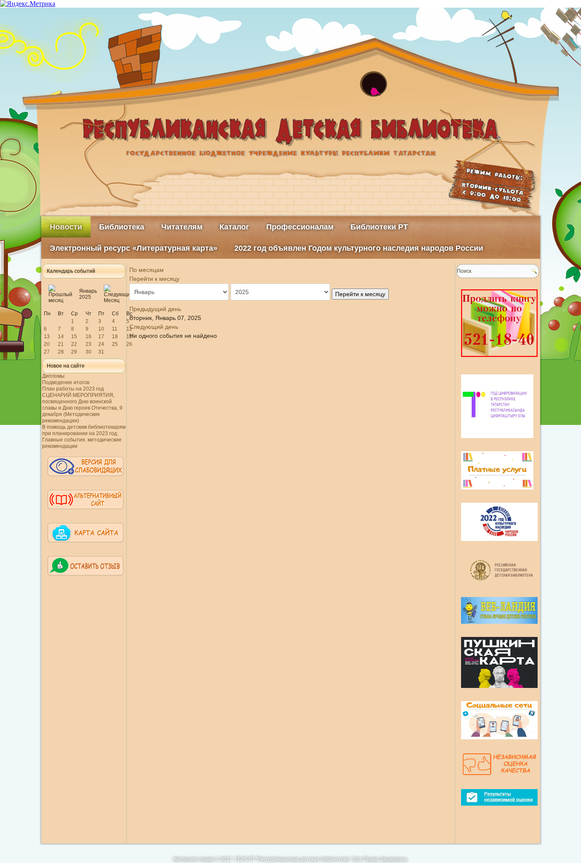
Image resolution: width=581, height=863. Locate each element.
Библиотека (121, 227)
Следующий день (153, 326)
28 (61, 352)
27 (47, 352)
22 (74, 344)
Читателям (181, 227)
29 (74, 352)
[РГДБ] (502, 587)
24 (101, 344)
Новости (66, 227)
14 (61, 337)
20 (47, 344)
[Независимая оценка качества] (499, 779)
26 (129, 344)
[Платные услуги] (497, 493)
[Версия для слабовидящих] (85, 480)
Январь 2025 (88, 294)
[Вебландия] (499, 627)
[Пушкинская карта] (499, 691)
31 (101, 352)
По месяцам (146, 269)
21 (61, 344)
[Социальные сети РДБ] (499, 743)
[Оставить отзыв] (85, 579)
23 (88, 344)
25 (115, 344)
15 (74, 337)
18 (115, 337)
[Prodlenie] (499, 360)
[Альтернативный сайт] (85, 513)
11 (114, 329)
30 (88, 352)
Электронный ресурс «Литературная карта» (133, 248)
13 (47, 337)
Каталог (234, 227)
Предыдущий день (155, 309)
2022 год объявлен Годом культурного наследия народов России (358, 248)
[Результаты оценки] (499, 809)
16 (88, 337)
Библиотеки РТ (379, 227)
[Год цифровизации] (497, 441)
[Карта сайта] (85, 546)
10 (101, 329)
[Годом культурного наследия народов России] (499, 544)
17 (101, 337)
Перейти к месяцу (154, 278)
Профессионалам (299, 227)
